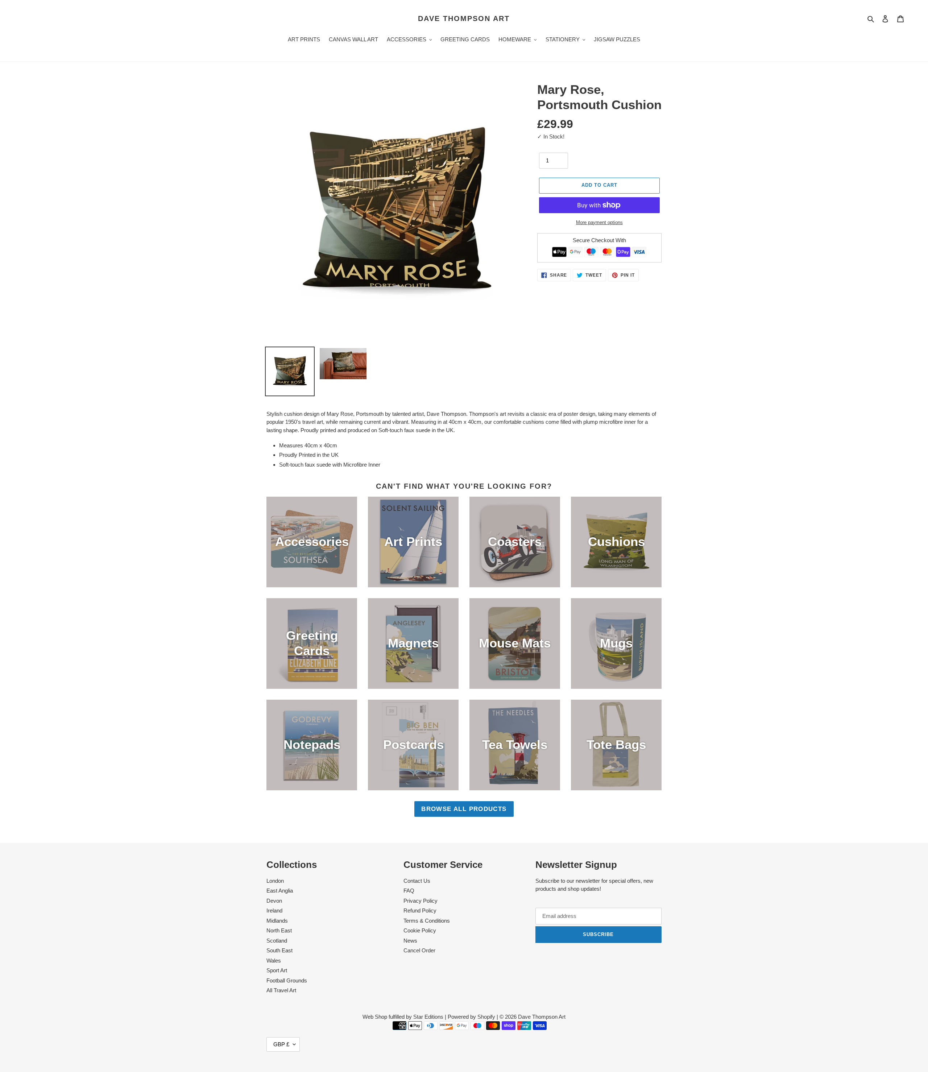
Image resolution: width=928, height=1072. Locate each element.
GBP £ (281, 1044)
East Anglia (279, 890)
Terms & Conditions (426, 921)
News (410, 941)
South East (279, 950)
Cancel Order (419, 950)
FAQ (408, 890)
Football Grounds (286, 980)
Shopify (486, 1017)
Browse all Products (463, 808)
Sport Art (276, 970)
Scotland (276, 941)
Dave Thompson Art (464, 18)
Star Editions (428, 1017)
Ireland (274, 910)
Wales (273, 960)
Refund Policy (419, 910)
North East (279, 930)
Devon (274, 901)
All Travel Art (281, 990)
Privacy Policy (420, 901)
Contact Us (416, 881)
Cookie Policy (419, 930)
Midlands (277, 921)
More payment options (599, 222)
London (275, 881)
